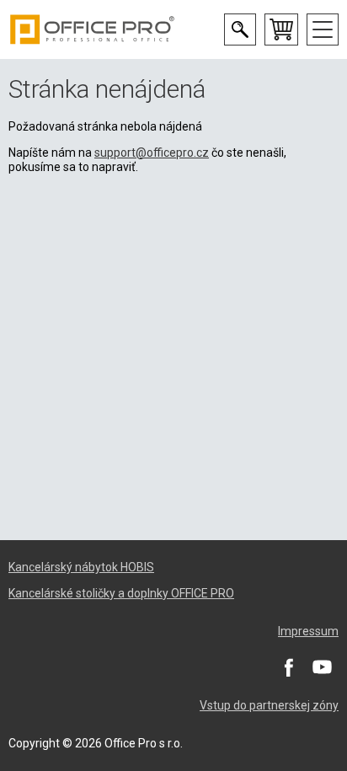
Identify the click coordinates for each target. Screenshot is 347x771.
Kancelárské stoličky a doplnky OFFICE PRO (121, 593)
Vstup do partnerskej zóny (269, 705)
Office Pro (92, 29)
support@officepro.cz (151, 152)
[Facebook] (288, 666)
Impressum (308, 631)
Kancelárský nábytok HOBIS (81, 567)
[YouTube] (322, 666)
